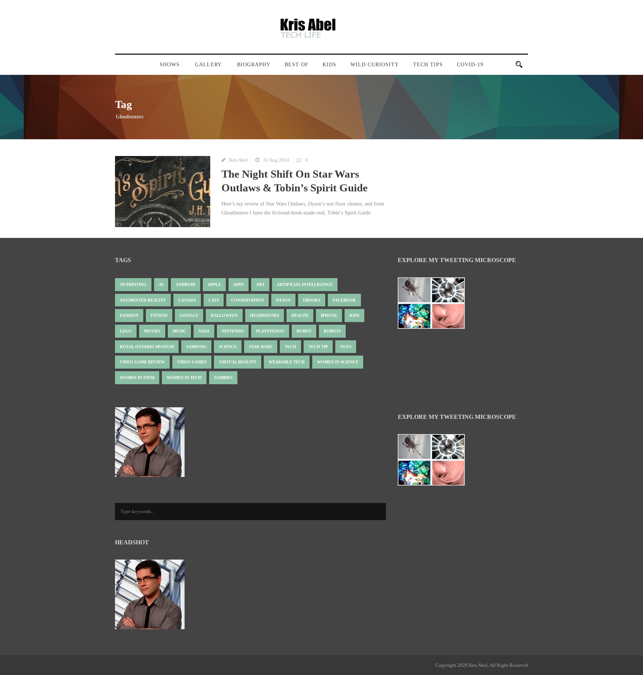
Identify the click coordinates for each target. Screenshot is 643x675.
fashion (129, 315)
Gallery (208, 64)
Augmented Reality (143, 300)
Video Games (192, 362)
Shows (170, 64)
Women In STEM (137, 377)
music (179, 331)
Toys (345, 346)
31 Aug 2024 (276, 160)
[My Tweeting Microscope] (435, 305)
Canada (187, 300)
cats (213, 300)
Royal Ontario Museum (147, 346)
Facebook (344, 300)
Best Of (296, 64)
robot (304, 331)
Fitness (159, 315)
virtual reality (237, 362)
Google (189, 315)
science (228, 346)
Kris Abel (238, 160)
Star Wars (260, 346)
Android (185, 284)
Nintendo (233, 331)
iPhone (329, 315)
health (299, 315)
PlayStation (270, 331)
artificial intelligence (305, 284)
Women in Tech (184, 377)
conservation (247, 300)
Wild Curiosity (375, 64)
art (260, 284)
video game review (142, 362)
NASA (203, 331)
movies (152, 331)
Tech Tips (428, 64)
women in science (337, 362)
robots (332, 331)
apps (238, 284)
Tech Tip (318, 346)
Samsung (196, 346)
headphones (264, 315)
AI (161, 284)
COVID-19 (470, 64)
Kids (329, 64)
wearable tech (287, 362)
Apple (214, 284)
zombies (223, 377)
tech (290, 346)
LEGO (126, 331)
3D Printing (133, 284)
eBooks (311, 300)
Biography (254, 64)
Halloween (224, 315)
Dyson (283, 300)
